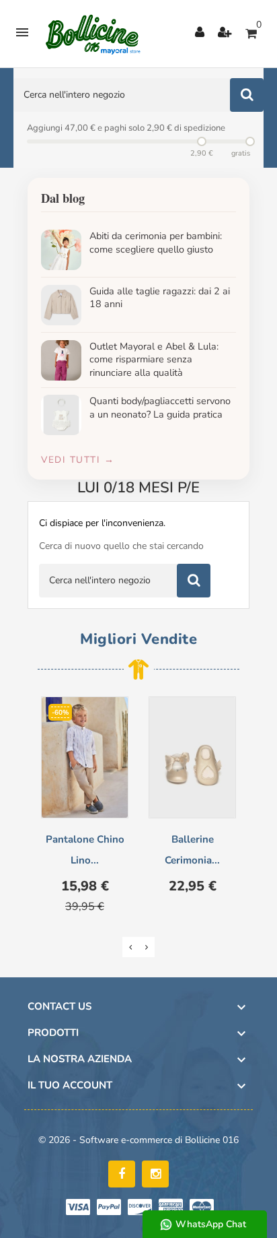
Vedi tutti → (77, 459)
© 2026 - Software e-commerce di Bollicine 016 (138, 1140)
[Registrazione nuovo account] (225, 34)
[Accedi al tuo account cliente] (199, 34)
